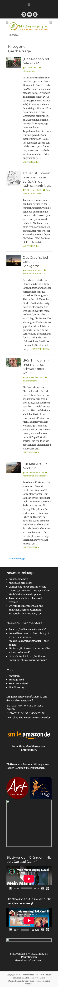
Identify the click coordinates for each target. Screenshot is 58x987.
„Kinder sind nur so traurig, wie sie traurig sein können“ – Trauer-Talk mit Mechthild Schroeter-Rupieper (30, 590)
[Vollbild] (47, 888)
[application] (29, 879)
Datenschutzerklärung (18, 981)
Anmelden (14, 676)
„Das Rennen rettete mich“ (32, 629)
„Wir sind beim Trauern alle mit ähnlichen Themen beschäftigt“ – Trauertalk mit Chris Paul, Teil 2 (27, 609)
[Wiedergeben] (10, 888)
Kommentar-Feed (18, 683)
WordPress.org (16, 687)
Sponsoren (39, 767)
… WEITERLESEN (39, 349)
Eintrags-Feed (16, 679)
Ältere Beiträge (15, 558)
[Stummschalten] (42, 888)
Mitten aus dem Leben (20, 582)
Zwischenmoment (18, 579)
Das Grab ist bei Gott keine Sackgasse (35, 262)
